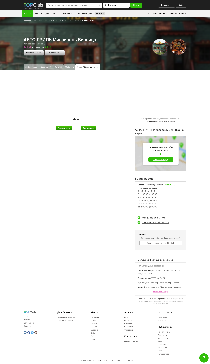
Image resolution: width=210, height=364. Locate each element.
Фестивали (128, 330)
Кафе (93, 333)
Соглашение (29, 323)
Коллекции (42, 13)
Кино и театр (163, 338)
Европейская (161, 283)
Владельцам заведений (67, 317)
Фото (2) (58, 67)
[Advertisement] (105, 91)
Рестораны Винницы (41, 20)
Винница (27, 20)
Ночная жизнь (164, 332)
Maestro (159, 270)
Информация (31, 67)
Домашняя (149, 283)
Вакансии (28, 320)
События (69, 67)
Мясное (177, 287)
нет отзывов (38, 47)
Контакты (27, 326)
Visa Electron (148, 273)
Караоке (94, 324)
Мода (160, 351)
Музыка (161, 341)
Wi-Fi (162, 278)
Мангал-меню (166, 287)
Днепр (113, 360)
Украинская (173, 283)
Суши (93, 339)
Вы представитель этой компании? (160, 121)
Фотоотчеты (165, 312)
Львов (120, 360)
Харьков (99, 360)
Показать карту (160, 159)
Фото (56, 13)
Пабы (93, 336)
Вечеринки (128, 317)
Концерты (128, 320)
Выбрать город (177, 13)
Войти (181, 5)
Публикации (84, 13)
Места (27, 13)
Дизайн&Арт (163, 344)
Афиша (67, 13)
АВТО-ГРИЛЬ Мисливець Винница (67, 20)
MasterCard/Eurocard (173, 270)
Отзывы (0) (46, 67)
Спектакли (128, 327)
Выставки (128, 324)
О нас (26, 317)
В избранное (55, 52)
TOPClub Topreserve (65, 320)
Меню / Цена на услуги (88, 67)
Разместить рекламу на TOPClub (160, 243)
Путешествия (163, 354)
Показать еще (160, 291)
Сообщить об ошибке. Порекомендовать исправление (160, 298)
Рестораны (95, 317)
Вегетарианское (151, 287)
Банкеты (94, 330)
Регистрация (166, 5)
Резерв (100, 13)
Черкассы (129, 360)
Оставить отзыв (33, 52)
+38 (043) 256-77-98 (153, 217)
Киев (107, 360)
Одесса (91, 360)
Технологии (162, 348)
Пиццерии (95, 327)
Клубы (93, 320)
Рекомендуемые (131, 341)
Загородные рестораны (34, 44)
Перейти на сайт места (155, 222)
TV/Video (155, 278)
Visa (139, 273)
